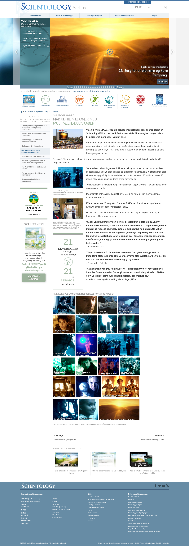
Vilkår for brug (150, 543)
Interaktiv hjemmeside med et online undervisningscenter (33, 162)
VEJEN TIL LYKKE (51, 111)
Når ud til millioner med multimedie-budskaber (30, 151)
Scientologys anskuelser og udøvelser (101, 499)
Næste (119, 87)
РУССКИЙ (24, 515)
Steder (90, 521)
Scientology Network (135, 502)
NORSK (54, 501)
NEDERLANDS (26, 521)
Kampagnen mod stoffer (109, 106)
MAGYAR (55, 499)
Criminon (79, 105)
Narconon (95, 105)
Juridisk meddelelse (162, 543)
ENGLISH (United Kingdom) (30, 501)
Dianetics (131, 499)
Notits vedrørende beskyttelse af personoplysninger (115, 543)
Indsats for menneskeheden (97, 502)
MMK (140, 105)
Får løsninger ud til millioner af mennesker (33, 174)
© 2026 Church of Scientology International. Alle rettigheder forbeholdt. (43, 543)
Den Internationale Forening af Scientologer (142, 515)
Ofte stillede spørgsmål (124, 16)
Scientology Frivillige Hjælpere (138, 513)
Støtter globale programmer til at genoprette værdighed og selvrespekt (34, 128)
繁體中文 (24, 518)
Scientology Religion (135, 505)
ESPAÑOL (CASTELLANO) (61, 509)
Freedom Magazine (159, 105)
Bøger (154, 16)
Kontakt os (91, 518)
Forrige (70, 87)
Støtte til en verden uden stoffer (138, 523)
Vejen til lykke (45, 105)
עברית (23, 510)
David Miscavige (133, 507)
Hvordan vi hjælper (28, 106)
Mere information (93, 515)
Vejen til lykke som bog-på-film (34, 157)
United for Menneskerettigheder (138, 526)
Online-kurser (92, 513)
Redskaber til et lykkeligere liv (33, 146)
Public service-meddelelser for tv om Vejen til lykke (35, 39)
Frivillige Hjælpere (94, 16)
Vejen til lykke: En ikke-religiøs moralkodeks (33, 32)
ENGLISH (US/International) (30, 499)
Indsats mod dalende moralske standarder (34, 135)
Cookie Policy (139, 543)
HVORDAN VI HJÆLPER (34, 111)
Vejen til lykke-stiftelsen (34, 45)
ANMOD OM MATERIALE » (34, 277)
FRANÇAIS (25, 507)
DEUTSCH (25, 523)
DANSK (23, 504)
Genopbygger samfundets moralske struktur (32, 141)
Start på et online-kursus (136, 510)
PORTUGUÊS (57, 517)
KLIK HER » (34, 214)
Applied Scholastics (62, 105)
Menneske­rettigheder (125, 106)
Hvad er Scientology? (64, 16)
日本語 (23, 513)
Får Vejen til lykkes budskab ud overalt (34, 168)
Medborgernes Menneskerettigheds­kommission (144, 531)
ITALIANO (55, 515)
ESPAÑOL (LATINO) (59, 507)
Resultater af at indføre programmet (31, 180)
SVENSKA (55, 504)
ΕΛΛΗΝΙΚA (55, 512)
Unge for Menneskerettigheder (138, 529)
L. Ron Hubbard (35, 16)
